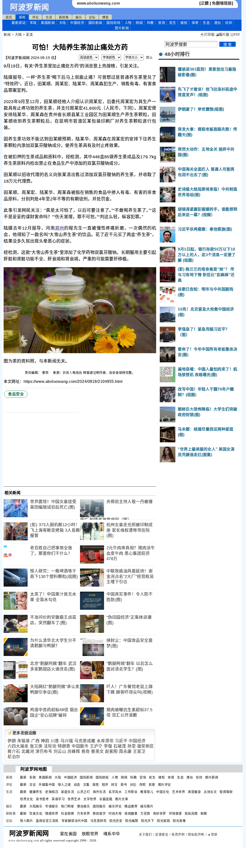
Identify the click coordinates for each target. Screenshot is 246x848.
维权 (183, 23)
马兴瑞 (66, 741)
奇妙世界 (159, 813)
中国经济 (77, 23)
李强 (108, 746)
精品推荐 (130, 806)
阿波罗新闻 (29, 7)
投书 (124, 784)
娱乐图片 (146, 806)
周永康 (125, 751)
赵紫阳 (111, 751)
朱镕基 (23, 741)
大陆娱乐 (35, 806)
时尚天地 (115, 813)
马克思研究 (98, 820)
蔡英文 (97, 751)
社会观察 (67, 813)
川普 (55, 741)
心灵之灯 (83, 792)
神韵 (45, 741)
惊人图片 (26, 820)
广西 (35, 741)
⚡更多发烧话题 (21, 733)
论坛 (92, 17)
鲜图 (204, 813)
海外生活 (99, 792)
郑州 (59, 228)
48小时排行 (177, 54)
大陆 (62, 23)
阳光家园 (163, 820)
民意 (152, 784)
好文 (114, 784)
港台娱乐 (83, 806)
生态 (206, 23)
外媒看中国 (47, 784)
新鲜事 (64, 17)
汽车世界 (83, 813)
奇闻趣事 (130, 813)
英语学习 (58, 799)
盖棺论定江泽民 (47, 820)
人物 (128, 23)
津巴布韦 (43, 751)
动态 (77, 784)
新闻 (22, 17)
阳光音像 (179, 820)
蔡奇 (85, 751)
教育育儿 (146, 792)
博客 (105, 17)
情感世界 (51, 813)
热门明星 (67, 806)
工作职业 (130, 792)
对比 (133, 784)
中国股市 (80, 746)
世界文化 (26, 799)
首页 (9, 17)
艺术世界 (178, 792)
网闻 (139, 23)
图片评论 (164, 784)
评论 (35, 17)
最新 (18, 23)
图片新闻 (211, 777)
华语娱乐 (51, 806)
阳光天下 (147, 820)
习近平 (121, 741)
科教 (150, 23)
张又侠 (36, 746)
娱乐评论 (115, 806)
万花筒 (145, 813)
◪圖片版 (222, 34)
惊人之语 (64, 784)
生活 (49, 17)
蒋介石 (13, 751)
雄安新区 (145, 746)
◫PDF (235, 34)
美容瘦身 (194, 792)
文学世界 (89, 799)
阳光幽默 (131, 820)
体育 (195, 23)
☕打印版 (207, 34)
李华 (46, 372)
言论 (32, 784)
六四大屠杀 (18, 746)
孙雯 (131, 746)
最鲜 (23, 813)
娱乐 (78, 17)
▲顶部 (212, 834)
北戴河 (27, 751)
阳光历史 (115, 820)
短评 (105, 784)
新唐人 (68, 372)
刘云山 (60, 751)
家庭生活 (67, 792)
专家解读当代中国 (74, 820)
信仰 (228, 23)
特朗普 (64, 746)
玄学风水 (115, 792)
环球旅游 (175, 813)
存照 (142, 784)
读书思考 (42, 799)
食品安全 (16, 394)
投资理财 (226, 792)
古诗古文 (210, 792)
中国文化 (162, 792)
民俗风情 (191, 813)
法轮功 (50, 746)
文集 (86, 784)
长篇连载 (105, 799)
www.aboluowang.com (98, 3)
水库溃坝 (105, 741)
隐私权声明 (196, 834)
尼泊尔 (13, 757)
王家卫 (139, 751)
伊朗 (11, 741)
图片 (122, 28)
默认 (149, 57)
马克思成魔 (84, 741)
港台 (217, 23)
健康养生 (35, 792)
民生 (172, 23)
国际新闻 (95, 23)
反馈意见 (161, 834)
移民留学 (99, 813)
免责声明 (178, 834)
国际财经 (113, 23)
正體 (205, 3)
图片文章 (121, 799)
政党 (95, 784)
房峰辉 (74, 751)
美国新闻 (48, 23)
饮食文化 (35, 813)
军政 (33, 23)
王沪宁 (96, 746)
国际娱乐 (99, 806)
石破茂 (119, 746)
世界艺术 (74, 799)
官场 (161, 23)
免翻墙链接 (222, 3)
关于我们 (145, 834)
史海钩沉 (51, 792)
